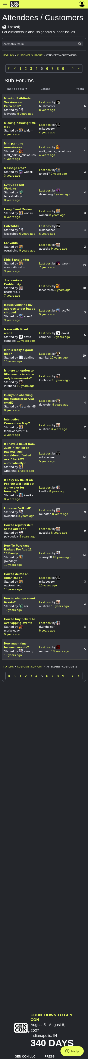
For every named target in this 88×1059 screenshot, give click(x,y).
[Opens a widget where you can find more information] (72, 1051)
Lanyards (11, 242)
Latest (45, 88)
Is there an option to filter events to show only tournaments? (19, 374)
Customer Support (30, 55)
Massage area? (15, 168)
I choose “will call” (17, 508)
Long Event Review (18, 209)
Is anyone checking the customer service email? (19, 398)
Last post (45, 102)
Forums (8, 55)
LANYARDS (12, 226)
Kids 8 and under (16, 259)
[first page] (9, 68)
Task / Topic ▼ (17, 88)
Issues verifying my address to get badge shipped (19, 308)
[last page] (78, 68)
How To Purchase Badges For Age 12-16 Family (18, 549)
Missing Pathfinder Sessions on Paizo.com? (18, 102)
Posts (80, 88)
